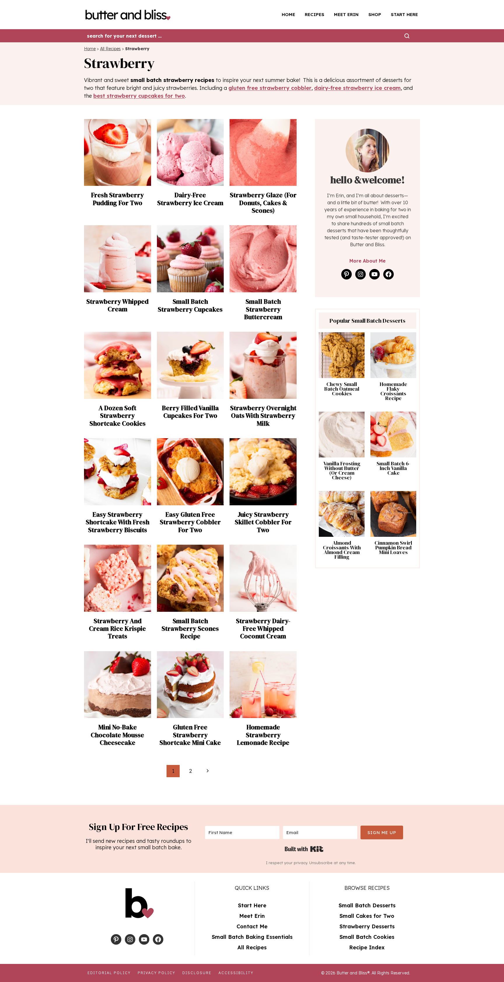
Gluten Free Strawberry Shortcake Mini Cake (190, 735)
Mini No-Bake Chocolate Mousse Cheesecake (117, 735)
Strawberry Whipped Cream (117, 305)
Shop (374, 14)
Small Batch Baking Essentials (252, 937)
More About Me (367, 261)
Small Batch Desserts (367, 905)
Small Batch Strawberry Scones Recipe (190, 628)
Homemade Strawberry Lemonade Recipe (263, 735)
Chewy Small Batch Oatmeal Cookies (341, 389)
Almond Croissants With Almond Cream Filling (342, 550)
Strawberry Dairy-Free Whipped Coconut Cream (263, 628)
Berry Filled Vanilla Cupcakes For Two (190, 411)
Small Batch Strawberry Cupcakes (190, 305)
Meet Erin (346, 14)
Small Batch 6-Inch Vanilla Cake (393, 468)
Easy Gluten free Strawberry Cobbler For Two (190, 522)
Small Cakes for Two (367, 916)
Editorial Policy (109, 973)
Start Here (404, 14)
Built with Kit (304, 849)
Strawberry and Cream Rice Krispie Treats (117, 628)
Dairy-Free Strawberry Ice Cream (190, 199)
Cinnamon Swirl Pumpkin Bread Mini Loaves (393, 548)
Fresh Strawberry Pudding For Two (117, 199)
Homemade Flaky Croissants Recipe (393, 391)
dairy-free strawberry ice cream (357, 88)
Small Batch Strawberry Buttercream (263, 309)
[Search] (407, 36)
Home (288, 14)
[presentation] (117, 152)
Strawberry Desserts (367, 926)
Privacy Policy (156, 973)
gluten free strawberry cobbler (270, 88)
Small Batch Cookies (367, 937)
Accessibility (235, 973)
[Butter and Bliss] (130, 14)
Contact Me (252, 926)
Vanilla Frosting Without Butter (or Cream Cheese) (341, 470)
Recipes (314, 14)
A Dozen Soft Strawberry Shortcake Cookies (118, 415)
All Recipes (110, 48)
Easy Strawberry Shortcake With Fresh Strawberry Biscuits (117, 522)
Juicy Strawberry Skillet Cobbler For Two (263, 522)
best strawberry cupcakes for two (139, 95)
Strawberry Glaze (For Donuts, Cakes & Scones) (263, 203)
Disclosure (196, 973)
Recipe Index (367, 947)
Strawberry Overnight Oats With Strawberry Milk (263, 415)
